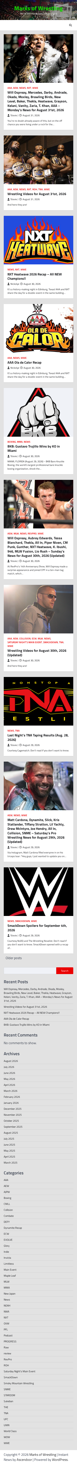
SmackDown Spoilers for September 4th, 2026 (37, 927)
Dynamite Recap (13, 1228)
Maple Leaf (10, 1276)
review (7, 1353)
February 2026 (12, 1097)
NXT (29, 88)
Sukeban (8, 1401)
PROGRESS (10, 1341)
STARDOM (9, 1395)
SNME (7, 1389)
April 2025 (9, 1156)
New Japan (10, 1293)
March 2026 (10, 1091)
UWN (6, 1425)
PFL (6, 1329)
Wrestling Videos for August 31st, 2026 (36, 193)
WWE (35, 88)
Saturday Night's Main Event (24, 642)
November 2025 (13, 1115)
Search (64, 971)
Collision (25, 638)
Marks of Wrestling (38, 8)
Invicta (7, 1258)
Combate (9, 1216)
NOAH (7, 1305)
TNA (40, 189)
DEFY (7, 1222)
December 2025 (12, 1109)
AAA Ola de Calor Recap (24, 362)
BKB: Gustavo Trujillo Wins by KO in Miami (33, 448)
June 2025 (9, 1145)
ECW (34, 638)
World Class (10, 1431)
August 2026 (11, 1061)
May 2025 (9, 1151)
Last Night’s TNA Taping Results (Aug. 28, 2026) (38, 737)
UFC (6, 1419)
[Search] (70, 25)
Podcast (8, 1335)
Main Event (10, 1270)
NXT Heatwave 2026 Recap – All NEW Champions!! (34, 276)
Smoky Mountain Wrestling (19, 1383)
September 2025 (13, 1127)
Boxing (11, 441)
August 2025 (11, 1133)
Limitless (9, 1264)
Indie (6, 1252)
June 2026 (9, 1073)
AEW (15, 88)
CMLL (7, 1204)
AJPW (7, 1192)
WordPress (60, 1459)
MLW (16, 533)
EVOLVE (8, 1240)
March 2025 (10, 1162)
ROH (34, 189)
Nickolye (14, 284)
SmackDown (50, 642)
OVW (6, 1323)
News (22, 88)
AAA (9, 88)
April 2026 (9, 1085)
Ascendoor (24, 1459)
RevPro (32, 533)
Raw (6, 1347)
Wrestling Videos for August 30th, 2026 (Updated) (36, 652)
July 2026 (9, 1067)
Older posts (14, 957)
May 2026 (9, 1079)
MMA (20, 441)
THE (6, 1407)
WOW (7, 1437)
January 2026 (11, 1103)
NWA (6, 1311)
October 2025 (11, 1121)
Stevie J (14, 115)
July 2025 (9, 1139)
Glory (7, 1246)
